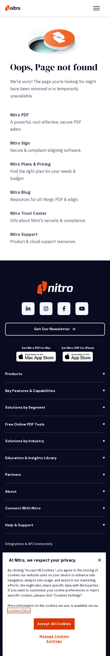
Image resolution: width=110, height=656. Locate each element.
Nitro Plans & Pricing (30, 164)
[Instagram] (46, 308)
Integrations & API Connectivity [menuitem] (28, 544)
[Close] (99, 560)
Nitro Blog (20, 192)
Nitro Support (24, 234)
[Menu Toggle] (96, 8)
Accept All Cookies (54, 624)
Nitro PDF (19, 114)
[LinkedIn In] (28, 308)
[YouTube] (81, 308)
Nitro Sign (20, 143)
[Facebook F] (64, 308)
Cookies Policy (19, 610)
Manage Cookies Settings (54, 638)
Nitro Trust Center (28, 213)
